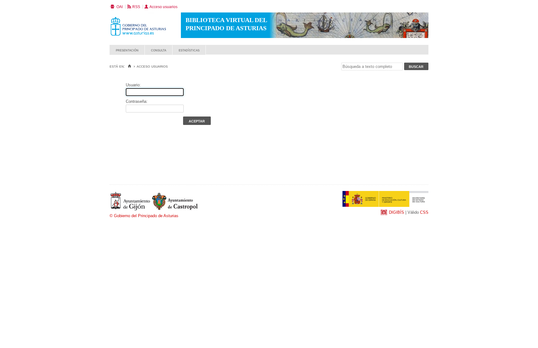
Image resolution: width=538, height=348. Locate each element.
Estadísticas (189, 50)
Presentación (127, 50)
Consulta (158, 50)
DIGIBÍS (396, 212)
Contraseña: (137, 101)
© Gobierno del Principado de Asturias (144, 215)
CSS (424, 212)
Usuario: (133, 85)
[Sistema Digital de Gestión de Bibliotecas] (417, 53)
